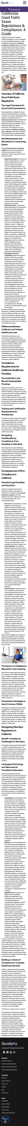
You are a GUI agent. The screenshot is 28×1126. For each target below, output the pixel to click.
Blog (2, 1090)
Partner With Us (5, 1081)
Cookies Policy (5, 1104)
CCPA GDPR (4, 1101)
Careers (3, 1087)
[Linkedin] (7, 1052)
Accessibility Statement (8, 1113)
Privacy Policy (5, 1107)
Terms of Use (5, 1110)
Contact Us (4, 1084)
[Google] (11, 1052)
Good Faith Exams (6, 1061)
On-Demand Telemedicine (8, 1064)
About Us (4, 1078)
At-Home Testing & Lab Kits (9, 1069)
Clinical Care (5, 1092)
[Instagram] (14, 1052)
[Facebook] (4, 1052)
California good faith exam (8, 119)
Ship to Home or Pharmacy (9, 1067)
